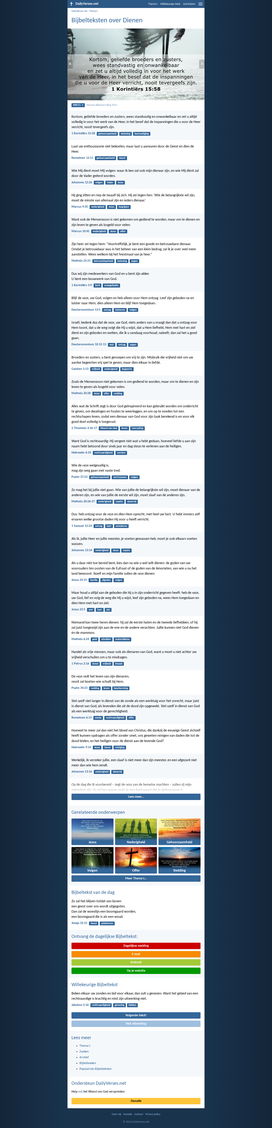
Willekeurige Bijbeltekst (94, 985)
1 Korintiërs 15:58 (83, 133)
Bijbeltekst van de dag (92, 892)
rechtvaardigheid (103, 453)
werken (121, 453)
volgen (99, 182)
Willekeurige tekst (170, 4)
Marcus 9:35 (79, 206)
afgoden (106, 580)
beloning (125, 134)
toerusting (137, 428)
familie (94, 580)
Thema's (153, 4)
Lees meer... (136, 796)
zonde (98, 718)
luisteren (120, 310)
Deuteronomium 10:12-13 (88, 344)
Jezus (120, 182)
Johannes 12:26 (81, 182)
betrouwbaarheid (103, 261)
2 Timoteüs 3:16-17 (84, 428)
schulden (106, 639)
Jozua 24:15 (79, 580)
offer (123, 231)
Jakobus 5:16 (80, 1005)
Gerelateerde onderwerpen (98, 812)
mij (80, 1091)
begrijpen (124, 207)
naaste (119, 501)
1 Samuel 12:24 (81, 526)
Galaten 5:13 (79, 369)
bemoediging (142, 134)
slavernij (131, 501)
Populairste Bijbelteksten (95, 1069)
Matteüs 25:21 (81, 260)
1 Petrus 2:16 (80, 663)
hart (109, 526)
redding (118, 393)
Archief (84, 1057)
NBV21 (77, 105)
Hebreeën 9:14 (81, 747)
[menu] (200, 5)
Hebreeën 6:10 (81, 452)
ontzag (107, 310)
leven (124, 428)
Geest (122, 158)
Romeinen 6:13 (81, 717)
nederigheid (97, 207)
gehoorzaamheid (107, 134)
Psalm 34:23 (79, 688)
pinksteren (107, 923)
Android (136, 962)
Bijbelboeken (87, 1063)
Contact (138, 1114)
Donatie (136, 1101)
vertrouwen (119, 477)
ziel (108, 610)
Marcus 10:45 (80, 231)
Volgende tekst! (136, 1015)
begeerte (127, 369)
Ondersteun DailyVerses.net (98, 1083)
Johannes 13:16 (81, 771)
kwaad (118, 664)
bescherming (121, 688)
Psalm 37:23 (79, 477)
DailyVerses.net (79, 11)
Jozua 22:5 (78, 609)
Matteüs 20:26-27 (83, 501)
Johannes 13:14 (81, 550)
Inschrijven (189, 4)
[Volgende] (136, 787)
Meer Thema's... (136, 878)
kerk (97, 285)
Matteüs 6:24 (80, 639)
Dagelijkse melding (136, 945)
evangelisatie (111, 285)
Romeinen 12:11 (82, 158)
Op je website (136, 970)
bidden (132, 1005)
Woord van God (108, 428)
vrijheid (96, 369)
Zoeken (84, 1051)
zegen (134, 261)
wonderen (121, 526)
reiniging (119, 747)
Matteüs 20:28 (81, 393)
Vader (110, 182)
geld (94, 639)
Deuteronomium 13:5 (85, 309)
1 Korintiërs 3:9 (81, 285)
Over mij (116, 1114)
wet (112, 345)
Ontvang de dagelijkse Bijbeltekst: (104, 936)
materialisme (122, 639)
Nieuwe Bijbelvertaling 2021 (101, 105)
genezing (119, 1005)
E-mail (136, 954)
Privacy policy (152, 1114)
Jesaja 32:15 (79, 923)
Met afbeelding (136, 1023)
